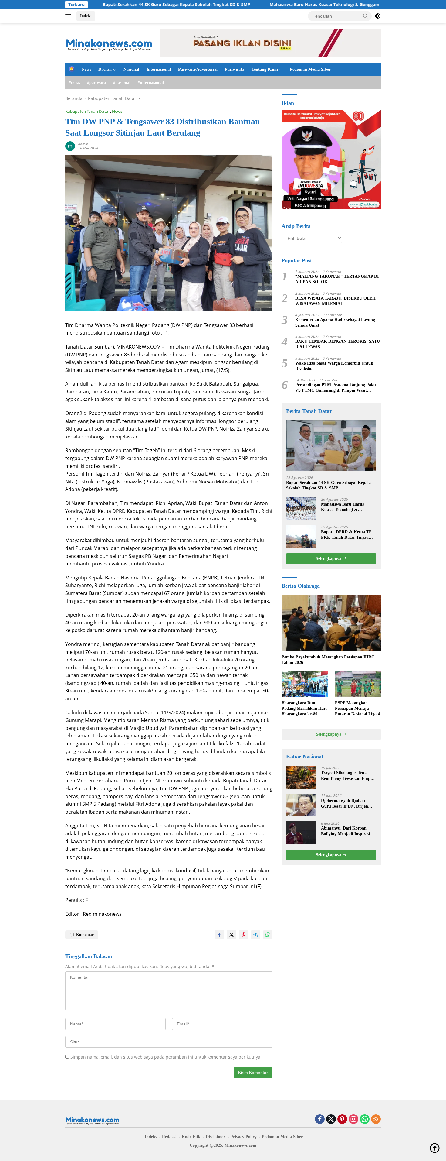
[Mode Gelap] (378, 16)
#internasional (151, 82)
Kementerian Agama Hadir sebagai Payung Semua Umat (335, 322)
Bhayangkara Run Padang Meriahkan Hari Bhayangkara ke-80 (304, 708)
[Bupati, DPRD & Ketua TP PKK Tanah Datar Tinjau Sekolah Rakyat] (301, 536)
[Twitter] (331, 1119)
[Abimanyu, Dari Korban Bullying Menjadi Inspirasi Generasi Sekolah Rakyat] (301, 832)
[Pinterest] (342, 1119)
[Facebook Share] (219, 934)
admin (83, 143)
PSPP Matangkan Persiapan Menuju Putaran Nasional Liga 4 (357, 708)
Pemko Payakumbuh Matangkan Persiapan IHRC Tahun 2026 (328, 659)
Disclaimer (215, 1137)
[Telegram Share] (255, 934)
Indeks (85, 15)
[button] (366, 16)
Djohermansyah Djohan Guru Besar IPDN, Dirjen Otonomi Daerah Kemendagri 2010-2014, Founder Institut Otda (348, 803)
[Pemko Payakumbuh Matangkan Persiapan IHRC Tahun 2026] (331, 623)
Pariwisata (234, 69)
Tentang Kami (265, 69)
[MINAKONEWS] (109, 42)
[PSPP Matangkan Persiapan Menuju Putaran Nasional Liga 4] (358, 684)
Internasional (159, 69)
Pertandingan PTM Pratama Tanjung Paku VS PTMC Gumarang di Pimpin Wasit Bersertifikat (335, 387)
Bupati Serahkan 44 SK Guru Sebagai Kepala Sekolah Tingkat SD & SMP (135, 4)
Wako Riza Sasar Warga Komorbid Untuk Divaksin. (334, 366)
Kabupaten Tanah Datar (87, 111)
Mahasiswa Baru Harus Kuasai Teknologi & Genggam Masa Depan (296, 4)
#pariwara (96, 82)
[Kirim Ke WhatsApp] (267, 934)
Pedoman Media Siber (310, 69)
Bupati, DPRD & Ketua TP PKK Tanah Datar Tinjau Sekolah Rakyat (346, 534)
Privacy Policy (243, 1137)
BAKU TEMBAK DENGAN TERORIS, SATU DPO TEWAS (337, 344)
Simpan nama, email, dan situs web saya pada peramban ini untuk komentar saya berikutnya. (166, 1057)
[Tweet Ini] (231, 934)
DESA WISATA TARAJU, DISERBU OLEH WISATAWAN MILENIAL (335, 301)
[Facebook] (320, 1119)
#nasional (121, 82)
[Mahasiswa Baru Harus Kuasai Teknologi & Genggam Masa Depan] (301, 508)
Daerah (105, 69)
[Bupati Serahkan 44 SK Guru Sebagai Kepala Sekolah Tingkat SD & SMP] (331, 445)
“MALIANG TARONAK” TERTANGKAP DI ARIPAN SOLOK (337, 279)
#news (74, 82)
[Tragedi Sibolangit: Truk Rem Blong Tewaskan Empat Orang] (301, 777)
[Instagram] (353, 1119)
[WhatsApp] (365, 1119)
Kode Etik (191, 1137)
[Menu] (69, 16)
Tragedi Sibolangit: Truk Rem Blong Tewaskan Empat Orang (347, 776)
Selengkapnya (329, 558)
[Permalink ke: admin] (70, 146)
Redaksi (169, 1137)
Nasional (131, 69)
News (86, 69)
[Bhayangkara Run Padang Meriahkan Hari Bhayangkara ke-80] (304, 684)
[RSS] (376, 1119)
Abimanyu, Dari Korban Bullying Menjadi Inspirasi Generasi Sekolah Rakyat (345, 831)
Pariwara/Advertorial (198, 69)
